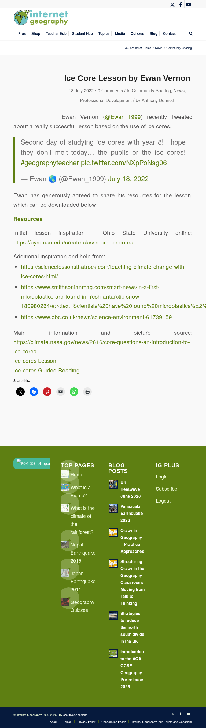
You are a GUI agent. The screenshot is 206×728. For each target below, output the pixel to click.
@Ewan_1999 (123, 116)
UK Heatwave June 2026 (130, 489)
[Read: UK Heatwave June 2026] (113, 484)
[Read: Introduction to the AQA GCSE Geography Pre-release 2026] (113, 653)
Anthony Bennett (158, 100)
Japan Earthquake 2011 (83, 580)
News (179, 90)
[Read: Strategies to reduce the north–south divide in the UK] (113, 615)
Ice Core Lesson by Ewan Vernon (127, 78)
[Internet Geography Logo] (41, 17)
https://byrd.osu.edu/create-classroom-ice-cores (73, 242)
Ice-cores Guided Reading (46, 370)
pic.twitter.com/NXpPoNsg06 (124, 162)
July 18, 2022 (128, 178)
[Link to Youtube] (189, 4)
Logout (163, 500)
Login (162, 476)
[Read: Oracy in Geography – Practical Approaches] (113, 532)
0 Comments (110, 90)
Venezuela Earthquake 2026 (131, 513)
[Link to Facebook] (180, 4)
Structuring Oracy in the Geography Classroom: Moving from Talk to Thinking (132, 582)
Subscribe (166, 488)
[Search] (189, 33)
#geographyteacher (50, 162)
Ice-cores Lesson (34, 360)
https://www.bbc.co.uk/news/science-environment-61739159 (96, 317)
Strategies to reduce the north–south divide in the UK (132, 627)
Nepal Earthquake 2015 (83, 552)
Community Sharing (151, 90)
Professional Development (106, 100)
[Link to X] (172, 4)
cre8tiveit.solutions (75, 714)
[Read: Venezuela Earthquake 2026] (113, 508)
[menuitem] (20, 33)
